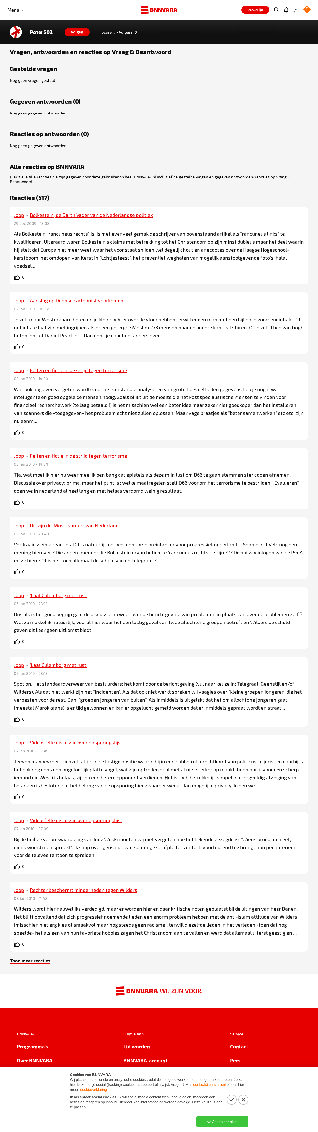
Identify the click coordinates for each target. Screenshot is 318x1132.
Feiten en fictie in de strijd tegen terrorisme (78, 370)
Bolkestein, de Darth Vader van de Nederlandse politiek (91, 215)
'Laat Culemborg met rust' (58, 595)
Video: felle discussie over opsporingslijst (76, 742)
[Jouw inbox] (286, 10)
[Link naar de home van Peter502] (16, 32)
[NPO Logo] (307, 10)
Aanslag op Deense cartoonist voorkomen (76, 300)
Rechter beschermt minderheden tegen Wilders (83, 890)
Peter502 (41, 32)
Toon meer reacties (30, 960)
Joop (19, 215)
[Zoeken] (276, 10)
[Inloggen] (296, 10)
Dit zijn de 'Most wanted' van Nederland (74, 525)
